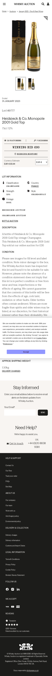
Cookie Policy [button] (41, 338)
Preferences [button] (7, 344)
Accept (26, 352)
